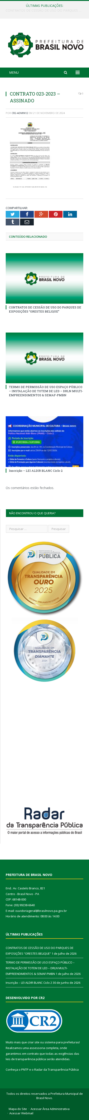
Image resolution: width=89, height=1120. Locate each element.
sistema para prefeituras (61, 1042)
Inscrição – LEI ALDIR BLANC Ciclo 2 (36, 471)
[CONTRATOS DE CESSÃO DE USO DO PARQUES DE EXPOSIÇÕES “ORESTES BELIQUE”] (44, 278)
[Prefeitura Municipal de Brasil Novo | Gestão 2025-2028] (46, 44)
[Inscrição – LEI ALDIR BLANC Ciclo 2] (44, 441)
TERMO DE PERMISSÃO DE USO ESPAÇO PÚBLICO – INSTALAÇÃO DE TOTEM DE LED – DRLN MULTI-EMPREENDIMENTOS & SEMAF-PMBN (46, 10)
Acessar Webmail (21, 1113)
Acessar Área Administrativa (50, 1109)
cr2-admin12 (20, 113)
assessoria (37, 1048)
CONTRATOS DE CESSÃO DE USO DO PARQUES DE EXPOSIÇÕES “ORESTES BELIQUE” (45, 309)
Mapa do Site (18, 1109)
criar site (33, 1042)
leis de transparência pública (26, 1059)
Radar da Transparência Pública (56, 1069)
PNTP (25, 1069)
